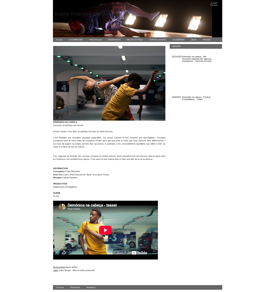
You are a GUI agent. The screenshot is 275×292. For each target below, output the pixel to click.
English (214, 3)
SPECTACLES (95, 40)
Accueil (59, 40)
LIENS (193, 40)
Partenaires (75, 287)
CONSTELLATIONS (157, 40)
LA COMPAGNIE (76, 40)
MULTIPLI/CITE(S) (135, 40)
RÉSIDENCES (114, 40)
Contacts (60, 287)
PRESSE (207, 40)
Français (213, 5)
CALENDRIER (178, 40)
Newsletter (90, 287)
